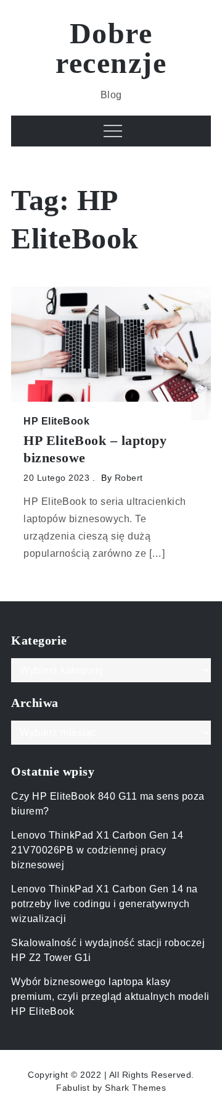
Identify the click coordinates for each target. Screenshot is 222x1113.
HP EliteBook (56, 421)
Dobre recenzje (111, 48)
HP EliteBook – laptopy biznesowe (94, 449)
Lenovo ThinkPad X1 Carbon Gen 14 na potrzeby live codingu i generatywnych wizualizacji (104, 904)
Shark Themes (135, 1088)
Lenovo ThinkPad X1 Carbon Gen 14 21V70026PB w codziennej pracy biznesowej (97, 850)
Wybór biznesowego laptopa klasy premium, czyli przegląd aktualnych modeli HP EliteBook (110, 996)
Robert (129, 478)
